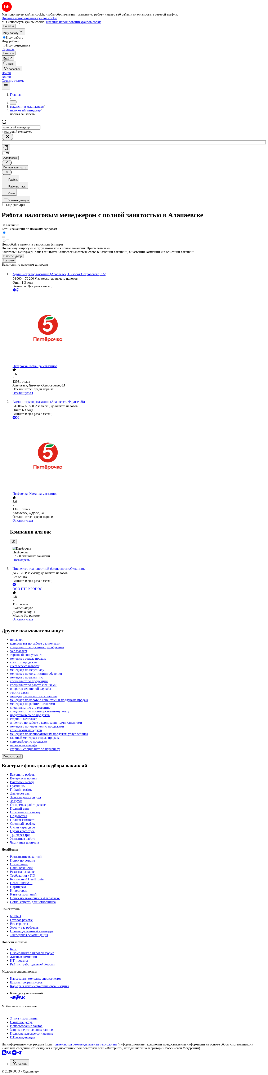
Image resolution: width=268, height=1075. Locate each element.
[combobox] (21, 127)
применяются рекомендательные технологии (85, 1044)
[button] (6, 73)
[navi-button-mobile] (6, 86)
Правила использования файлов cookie (73, 22)
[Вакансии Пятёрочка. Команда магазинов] (138, 328)
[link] (9, 63)
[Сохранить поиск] (6, 148)
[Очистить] (7, 136)
